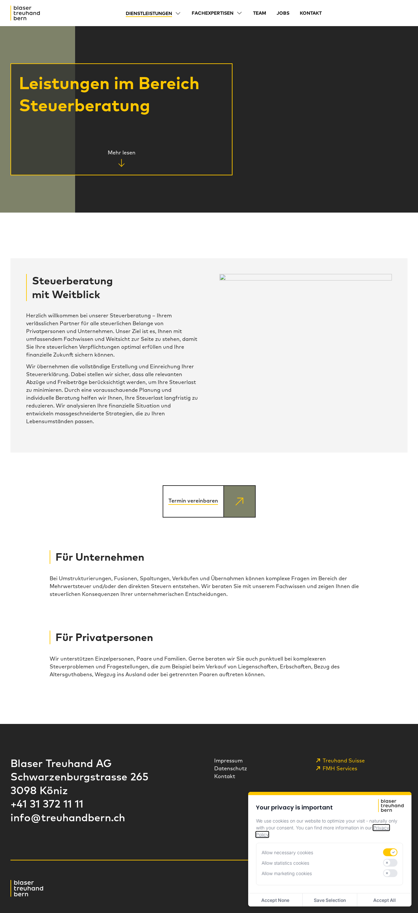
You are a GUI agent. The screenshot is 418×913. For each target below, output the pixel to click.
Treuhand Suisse (344, 760)
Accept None (275, 900)
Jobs (283, 13)
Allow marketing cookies (287, 873)
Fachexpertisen (212, 13)
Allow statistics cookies (285, 863)
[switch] (390, 852)
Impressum (228, 760)
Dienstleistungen (149, 13)
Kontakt (311, 13)
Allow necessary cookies (287, 852)
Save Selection (330, 900)
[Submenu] (178, 13)
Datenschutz (230, 768)
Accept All (384, 900)
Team (259, 13)
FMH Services (340, 768)
